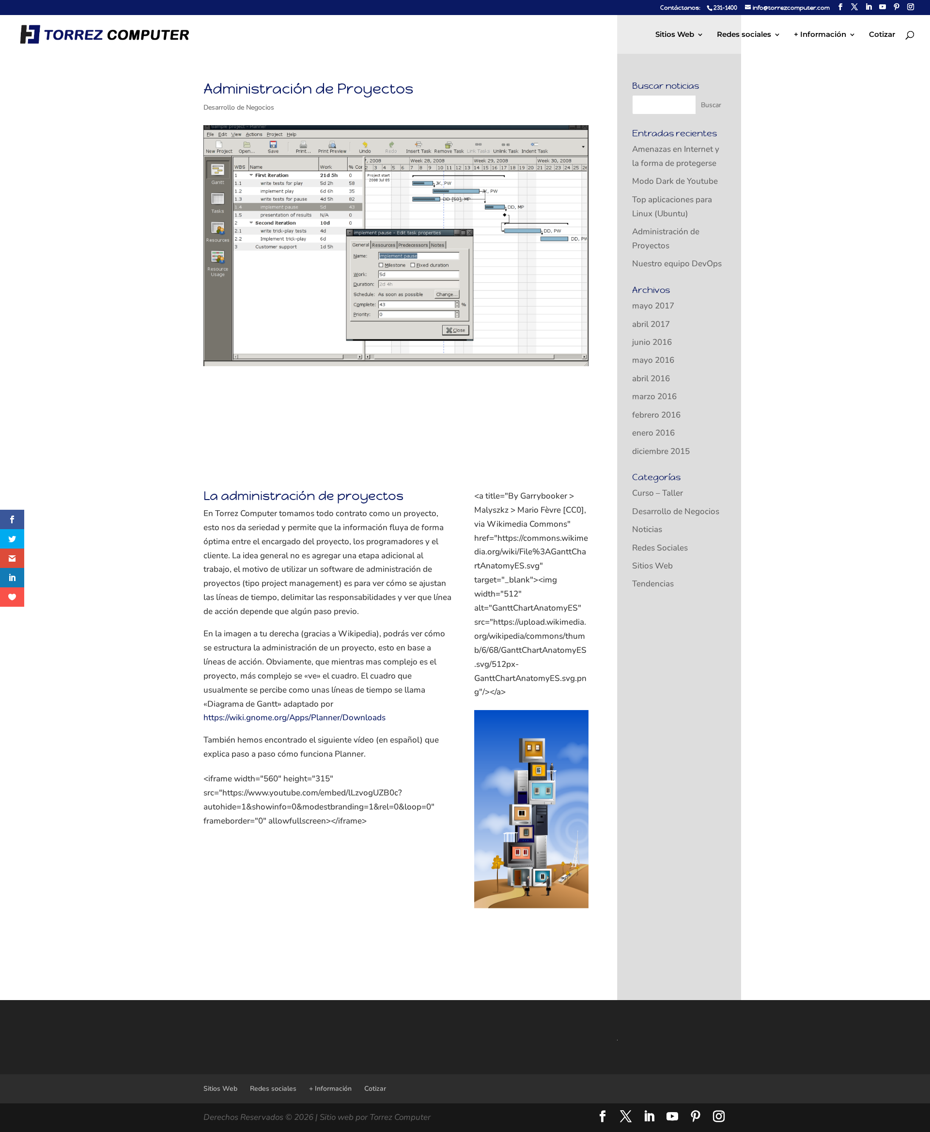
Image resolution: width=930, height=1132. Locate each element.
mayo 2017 (653, 305)
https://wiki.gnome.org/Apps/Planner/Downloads (294, 717)
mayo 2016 (653, 360)
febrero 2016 (656, 414)
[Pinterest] (896, 7)
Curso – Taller (657, 493)
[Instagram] (910, 7)
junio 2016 (652, 342)
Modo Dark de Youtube (675, 181)
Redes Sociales (660, 547)
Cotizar (882, 35)
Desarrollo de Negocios (238, 107)
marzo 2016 (654, 396)
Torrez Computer (400, 1117)
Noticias (647, 529)
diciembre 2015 (661, 451)
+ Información (820, 35)
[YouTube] (882, 7)
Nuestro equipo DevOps (677, 263)
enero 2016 (653, 432)
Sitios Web (674, 35)
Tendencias (653, 583)
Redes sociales (744, 35)
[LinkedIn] (868, 7)
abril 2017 (651, 324)
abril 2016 (651, 378)
